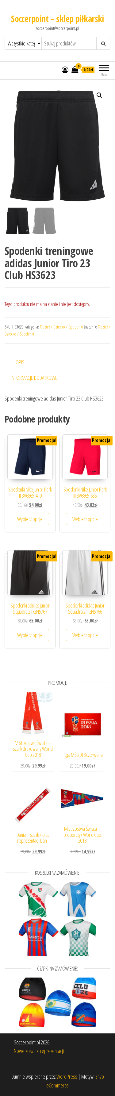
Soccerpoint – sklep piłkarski (57, 18)
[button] (99, 95)
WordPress (66, 1076)
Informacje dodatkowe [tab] (34, 377)
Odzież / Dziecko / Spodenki (61, 327)
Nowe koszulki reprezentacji (39, 1050)
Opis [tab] (20, 362)
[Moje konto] (65, 69)
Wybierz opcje (30, 519)
